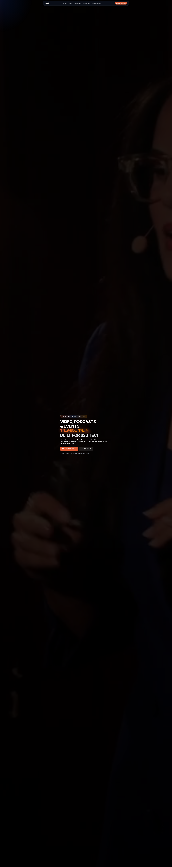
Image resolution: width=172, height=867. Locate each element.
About (70, 3)
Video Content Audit (96, 3)
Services (65, 3)
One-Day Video (86, 3)
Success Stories (77, 3)
